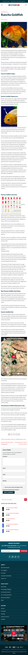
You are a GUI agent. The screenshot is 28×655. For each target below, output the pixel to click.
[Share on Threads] (16, 434)
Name (4, 468)
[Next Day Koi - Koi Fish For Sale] (14, 5)
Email (4, 474)
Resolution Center (15, 649)
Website (4, 480)
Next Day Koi (5, 19)
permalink (24, 439)
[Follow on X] (18, 557)
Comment (5, 456)
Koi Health (23, 649)
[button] (2, 5)
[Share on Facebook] (11, 434)
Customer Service (6, 649)
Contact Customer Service (18, 1)
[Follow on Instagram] (12, 557)
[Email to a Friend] (19, 434)
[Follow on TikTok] (15, 557)
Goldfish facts (13, 439)
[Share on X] (14, 434)
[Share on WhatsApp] (9, 434)
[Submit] (25, 499)
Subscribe (24, 551)
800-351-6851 (6, 1)
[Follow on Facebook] (9, 557)
